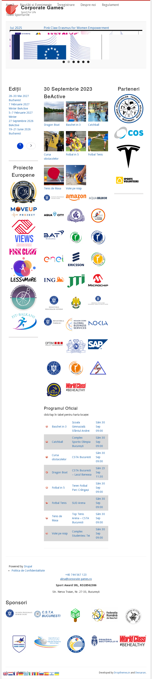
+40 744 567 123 (76, 574)
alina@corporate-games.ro (76, 578)
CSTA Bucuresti (81, 457)
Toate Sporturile (17, 15)
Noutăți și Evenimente (36, 5)
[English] (5, 673)
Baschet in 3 (59, 426)
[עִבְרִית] (51, 673)
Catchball (57, 441)
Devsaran (140, 672)
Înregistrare (66, 5)
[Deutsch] (21, 673)
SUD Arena (78, 502)
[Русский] (41, 673)
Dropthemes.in (122, 672)
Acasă (10, 5)
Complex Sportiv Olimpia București (81, 442)
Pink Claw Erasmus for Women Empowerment (76, 28)
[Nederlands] (10, 673)
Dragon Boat (59, 472)
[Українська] (57, 673)
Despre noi (88, 5)
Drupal (28, 566)
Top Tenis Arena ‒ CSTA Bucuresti (80, 518)
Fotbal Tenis (59, 502)
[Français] (15, 673)
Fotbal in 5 (58, 487)
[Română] (36, 673)
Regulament (110, 5)
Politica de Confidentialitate (28, 570)
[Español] (46, 673)
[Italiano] (31, 673)
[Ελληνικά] (26, 673)
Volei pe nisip (60, 533)
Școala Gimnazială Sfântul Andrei (80, 426)
